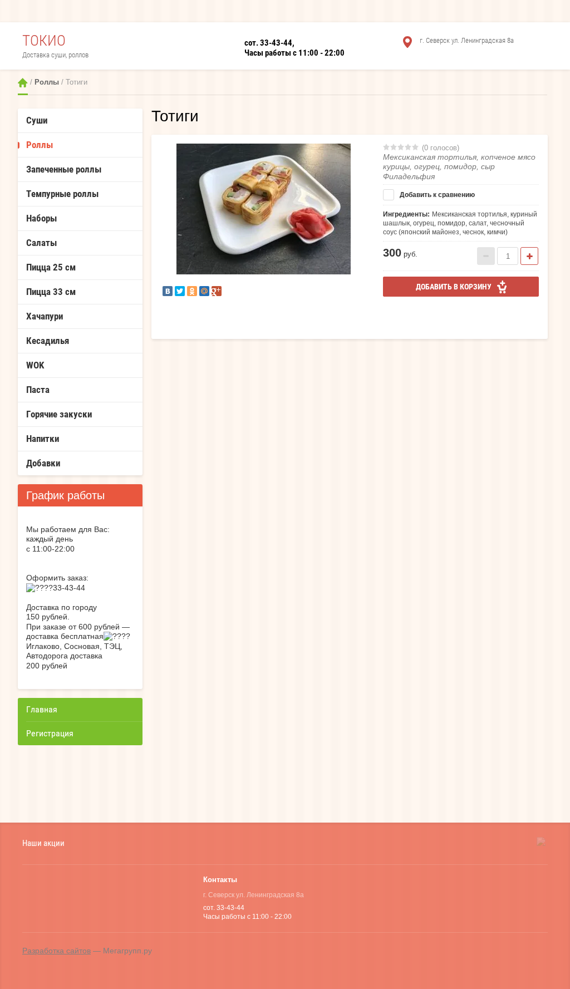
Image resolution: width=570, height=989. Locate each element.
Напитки (42, 438)
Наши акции (43, 843)
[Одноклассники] (192, 291)
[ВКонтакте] (168, 291)
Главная (23, 82)
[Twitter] (180, 291)
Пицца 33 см (51, 291)
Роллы (47, 82)
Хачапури (44, 316)
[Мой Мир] (204, 291)
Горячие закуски (59, 414)
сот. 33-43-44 (268, 43)
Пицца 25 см (51, 267)
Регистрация (49, 733)
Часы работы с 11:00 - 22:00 (294, 53)
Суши (36, 120)
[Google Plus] (217, 291)
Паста (38, 389)
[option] (263, 209)
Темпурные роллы (62, 193)
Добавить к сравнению (436, 195)
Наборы (41, 218)
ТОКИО (44, 41)
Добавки (43, 463)
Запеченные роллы (63, 169)
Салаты (41, 242)
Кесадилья (47, 340)
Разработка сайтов (56, 950)
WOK (35, 365)
